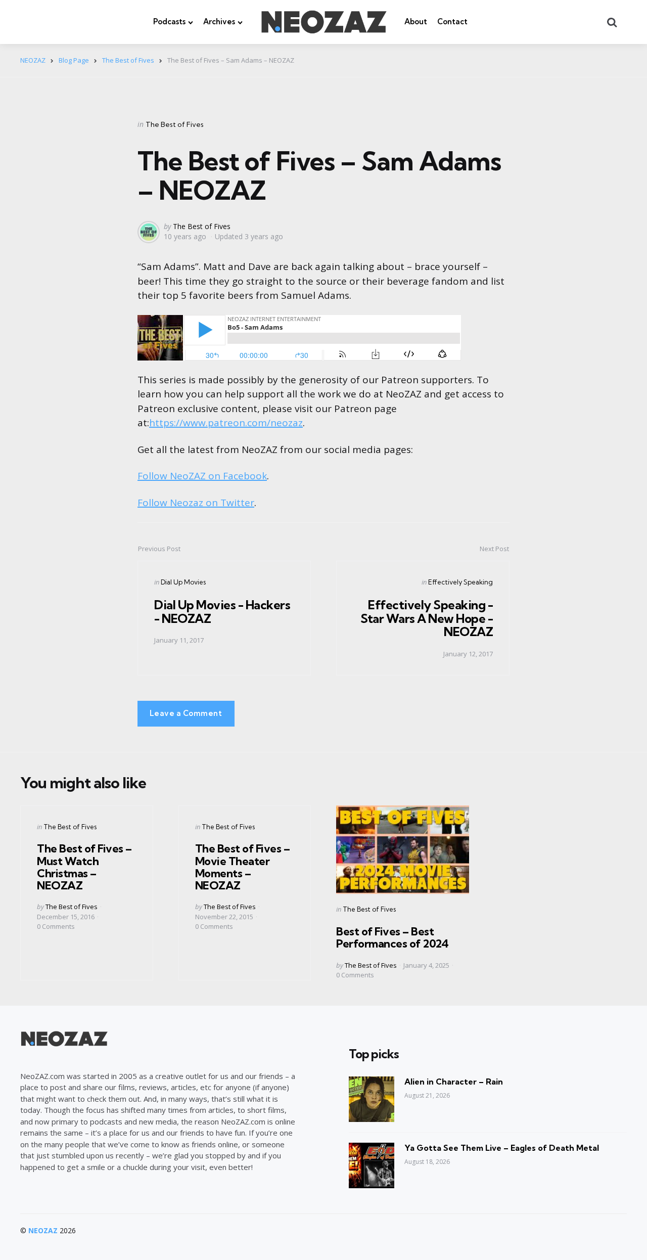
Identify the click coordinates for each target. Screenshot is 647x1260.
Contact (452, 21)
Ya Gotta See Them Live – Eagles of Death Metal (501, 1148)
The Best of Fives (175, 124)
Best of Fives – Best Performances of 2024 (392, 937)
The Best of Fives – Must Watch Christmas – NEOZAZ (84, 866)
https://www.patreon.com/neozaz (226, 422)
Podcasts (169, 21)
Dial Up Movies (183, 582)
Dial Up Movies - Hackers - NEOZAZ (222, 611)
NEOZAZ (43, 1230)
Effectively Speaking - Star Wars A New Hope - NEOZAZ (426, 618)
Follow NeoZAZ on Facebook (202, 475)
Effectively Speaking (460, 582)
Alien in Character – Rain (453, 1081)
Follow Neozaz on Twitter (195, 502)
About (415, 21)
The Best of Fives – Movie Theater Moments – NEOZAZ (242, 866)
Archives (219, 21)
